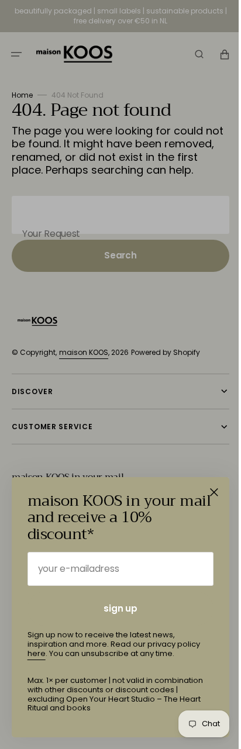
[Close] (214, 492)
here (36, 653)
